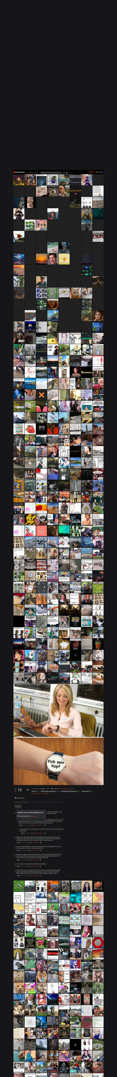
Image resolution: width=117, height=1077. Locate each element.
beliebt (31, 3)
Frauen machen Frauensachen (48, 621)
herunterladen (65, 619)
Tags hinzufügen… (45, 623)
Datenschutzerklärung (54, 1074)
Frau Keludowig (85, 621)
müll (35, 3)
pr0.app (91, 2)
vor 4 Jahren (35, 619)
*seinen (34, 621)
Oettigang (43, 619)
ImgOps (55, 619)
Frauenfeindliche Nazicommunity (68, 621)
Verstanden (104, 1073)
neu (27, 3)
